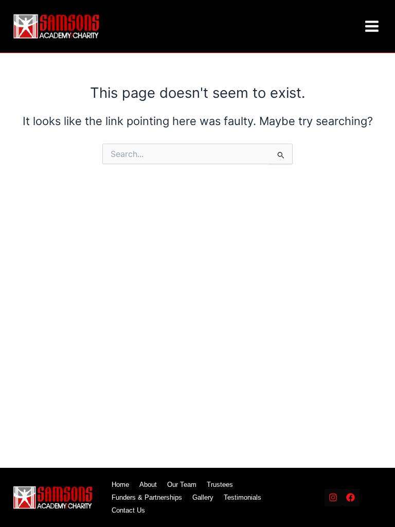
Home (120, 484)
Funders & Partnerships (147, 497)
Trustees (220, 484)
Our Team (181, 484)
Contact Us (128, 510)
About (148, 484)
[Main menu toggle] (372, 26)
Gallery (202, 497)
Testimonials (242, 497)
